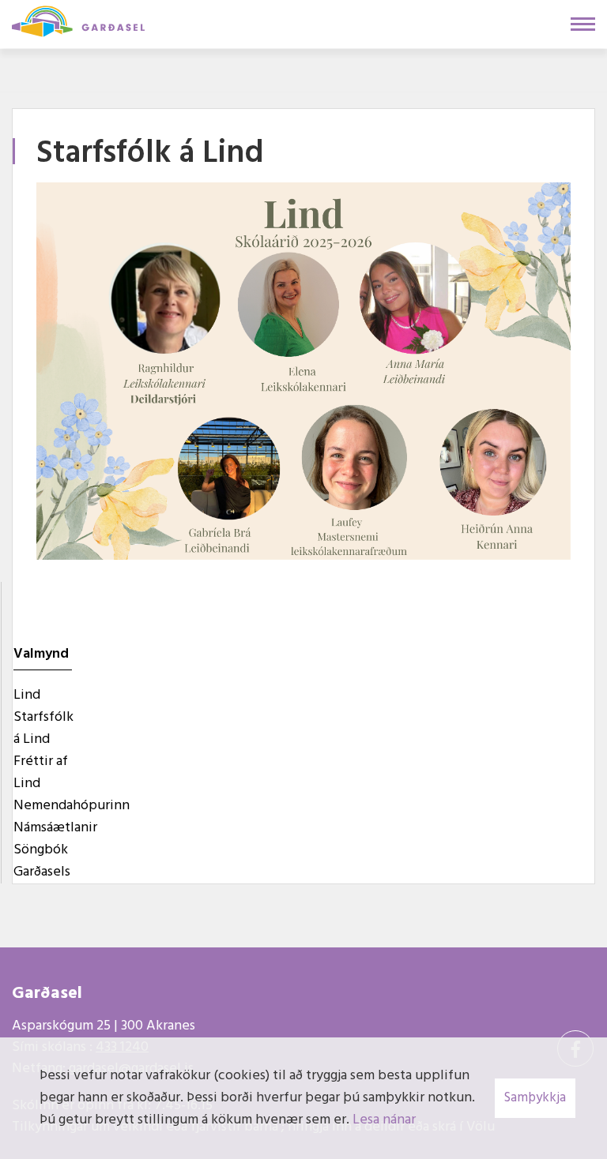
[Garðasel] (78, 19)
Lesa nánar (384, 1119)
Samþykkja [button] (535, 1097)
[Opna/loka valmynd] (583, 24)
